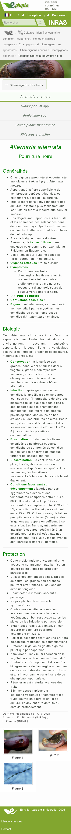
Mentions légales (11, 821)
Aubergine (23, 38)
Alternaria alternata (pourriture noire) (40, 56)
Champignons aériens (33, 50)
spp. (35, 105)
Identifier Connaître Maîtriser (52, 5)
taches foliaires (41, 242)
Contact (6, 829)
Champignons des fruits (26, 85)
